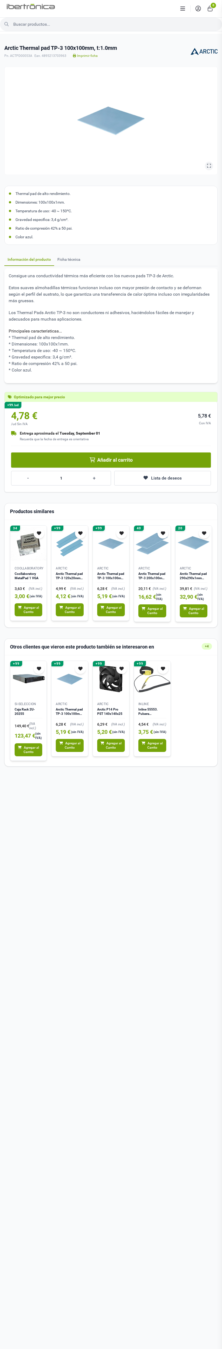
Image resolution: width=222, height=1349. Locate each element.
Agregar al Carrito (31, 610)
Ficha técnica (68, 259)
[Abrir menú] (182, 8)
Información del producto (29, 259)
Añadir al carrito (115, 460)
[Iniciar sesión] (198, 8)
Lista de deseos (166, 478)
